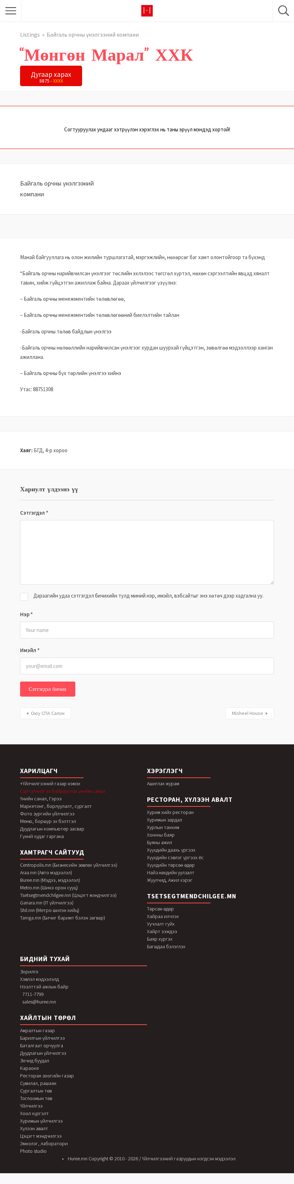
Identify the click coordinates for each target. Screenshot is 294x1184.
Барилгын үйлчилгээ (42, 1038)
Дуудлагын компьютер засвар (52, 828)
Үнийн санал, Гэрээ (41, 798)
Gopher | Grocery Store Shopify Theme (83, 1182)
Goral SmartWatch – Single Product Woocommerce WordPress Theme (101, 1182)
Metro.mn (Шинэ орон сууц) (49, 887)
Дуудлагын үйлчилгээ (43, 1053)
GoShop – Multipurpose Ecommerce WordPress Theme (163, 1182)
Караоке (29, 1068)
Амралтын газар (37, 1030)
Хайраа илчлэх (163, 916)
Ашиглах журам (163, 783)
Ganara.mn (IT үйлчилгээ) (47, 902)
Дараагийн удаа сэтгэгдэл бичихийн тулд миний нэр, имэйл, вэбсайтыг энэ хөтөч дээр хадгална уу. (148, 595)
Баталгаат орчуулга (41, 1045)
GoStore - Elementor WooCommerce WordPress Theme (215, 1182)
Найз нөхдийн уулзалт (170, 872)
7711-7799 (33, 994)
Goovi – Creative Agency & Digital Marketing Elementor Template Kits (66, 1182)
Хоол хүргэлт (34, 1113)
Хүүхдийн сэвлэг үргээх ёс (175, 857)
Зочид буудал (34, 1060)
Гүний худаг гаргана (42, 836)
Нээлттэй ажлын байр (44, 986)
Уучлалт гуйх (161, 924)
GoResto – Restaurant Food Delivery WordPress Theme (121, 1182)
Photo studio (33, 1151)
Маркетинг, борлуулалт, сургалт (56, 806)
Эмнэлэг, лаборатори (44, 1143)
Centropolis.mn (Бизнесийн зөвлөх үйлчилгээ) (68, 865)
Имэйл (30, 650)
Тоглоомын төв (36, 1098)
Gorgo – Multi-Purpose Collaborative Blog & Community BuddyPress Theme (142, 1182)
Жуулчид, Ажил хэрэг (170, 880)
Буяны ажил (159, 842)
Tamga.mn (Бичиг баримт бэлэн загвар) (62, 917)
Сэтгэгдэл (34, 512)
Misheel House (247, 713)
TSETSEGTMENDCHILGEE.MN (191, 896)
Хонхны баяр (161, 835)
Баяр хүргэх (159, 939)
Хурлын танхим (163, 827)
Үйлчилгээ (31, 1106)
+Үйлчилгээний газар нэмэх (50, 783)
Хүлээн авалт (34, 1128)
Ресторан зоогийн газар (47, 1075)
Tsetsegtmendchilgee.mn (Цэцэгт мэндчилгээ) (68, 895)
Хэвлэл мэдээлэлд (39, 979)
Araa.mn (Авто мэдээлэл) (46, 872)
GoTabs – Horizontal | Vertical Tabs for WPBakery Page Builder (234, 1182)
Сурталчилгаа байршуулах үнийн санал (62, 791)
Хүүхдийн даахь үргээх (171, 850)
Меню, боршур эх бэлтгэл (48, 821)
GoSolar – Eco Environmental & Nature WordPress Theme (181, 1182)
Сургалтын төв (36, 1090)
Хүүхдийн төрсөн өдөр (171, 865)
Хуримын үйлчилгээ (41, 1121)
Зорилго (29, 971)
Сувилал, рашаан (38, 1083)
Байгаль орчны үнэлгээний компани (93, 34)
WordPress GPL (53, 1182)
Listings (30, 34)
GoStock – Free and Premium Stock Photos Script (198, 1182)
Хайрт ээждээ (162, 931)
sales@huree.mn (39, 1001)
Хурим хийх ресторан (170, 812)
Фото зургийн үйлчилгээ (47, 813)
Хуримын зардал (164, 819)
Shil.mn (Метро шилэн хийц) (49, 910)
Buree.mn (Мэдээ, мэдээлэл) (50, 880)
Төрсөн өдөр (160, 908)
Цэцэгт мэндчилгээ (41, 1136)
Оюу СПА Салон (48, 713)
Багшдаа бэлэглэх (166, 946)
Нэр (26, 614)
